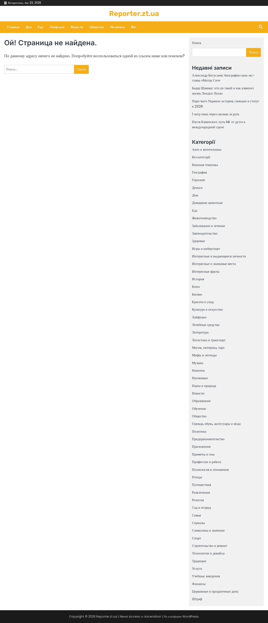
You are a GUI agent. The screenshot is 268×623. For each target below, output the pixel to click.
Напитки (198, 370)
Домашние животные (207, 202)
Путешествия (201, 484)
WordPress (190, 616)
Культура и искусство (207, 309)
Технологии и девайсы (208, 553)
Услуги (197, 568)
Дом (28, 27)
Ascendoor (152, 616)
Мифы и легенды (204, 355)
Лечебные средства (205, 324)
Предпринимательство (208, 439)
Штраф (197, 599)
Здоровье (198, 241)
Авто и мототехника (206, 149)
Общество (96, 27)
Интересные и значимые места (214, 263)
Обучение (199, 408)
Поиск (196, 42)
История (198, 279)
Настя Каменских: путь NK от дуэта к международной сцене (218, 124)
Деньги (197, 187)
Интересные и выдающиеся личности (219, 256)
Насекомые (200, 378)
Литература (200, 332)
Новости (77, 27)
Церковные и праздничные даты (215, 591)
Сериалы (198, 522)
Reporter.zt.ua (134, 13)
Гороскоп (198, 180)
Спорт (196, 538)
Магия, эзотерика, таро (208, 347)
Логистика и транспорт (208, 340)
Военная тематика (205, 164)
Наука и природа (204, 385)
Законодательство (204, 233)
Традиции (199, 561)
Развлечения (201, 492)
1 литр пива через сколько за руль (215, 114)
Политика (117, 27)
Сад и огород (201, 507)
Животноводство (204, 218)
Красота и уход (203, 302)
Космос (197, 294)
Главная (13, 27)
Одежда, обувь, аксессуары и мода (216, 423)
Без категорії (201, 157)
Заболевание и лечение (208, 225)
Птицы (197, 477)
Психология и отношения (210, 469)
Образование (201, 400)
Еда (40, 27)
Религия (198, 500)
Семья (196, 515)
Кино (196, 286)
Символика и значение (208, 530)
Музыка (197, 363)
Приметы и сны (203, 454)
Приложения (201, 446)
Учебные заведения (206, 576)
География (199, 172)
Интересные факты (205, 271)
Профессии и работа (206, 461)
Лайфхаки (56, 27)
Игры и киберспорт (206, 248)
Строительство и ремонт (209, 545)
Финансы (199, 583)
